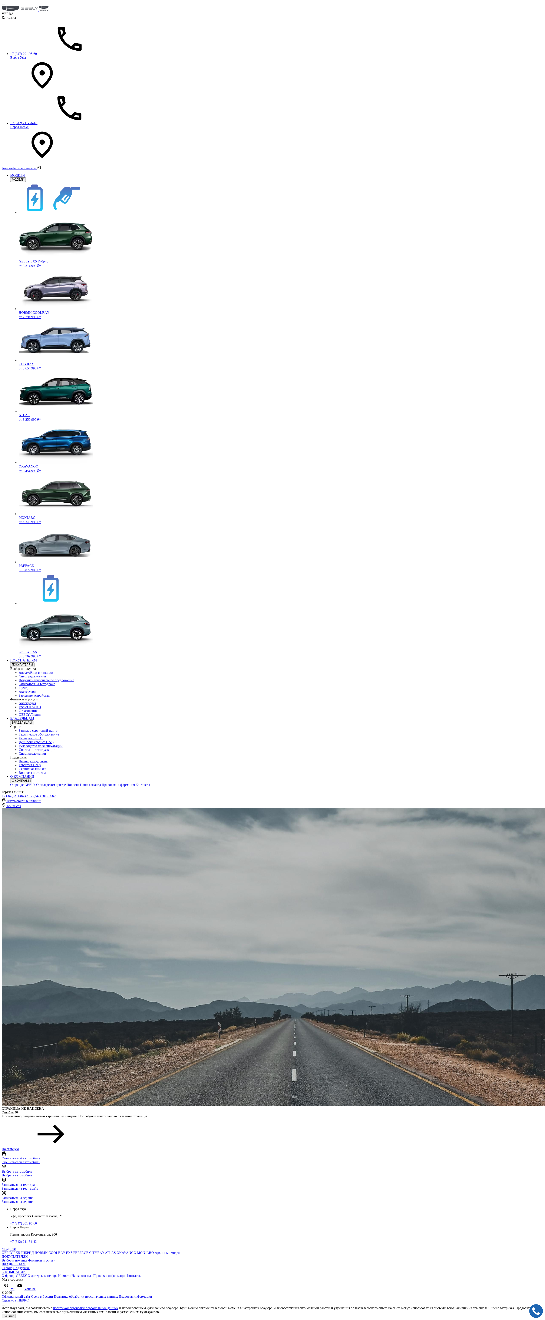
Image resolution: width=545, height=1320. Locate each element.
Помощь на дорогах (33, 761)
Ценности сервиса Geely (36, 742)
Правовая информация (118, 785)
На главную (10, 1149)
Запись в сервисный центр (38, 730)
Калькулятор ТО (31, 738)
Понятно (8, 1316)
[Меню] (3, 4)
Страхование (28, 711)
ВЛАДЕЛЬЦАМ (22, 718)
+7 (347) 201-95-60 (42, 796)
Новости (73, 785)
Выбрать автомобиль (17, 1175)
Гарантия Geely (30, 765)
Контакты (143, 785)
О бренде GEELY (22, 785)
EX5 (69, 1252)
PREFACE (80, 1252)
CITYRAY (96, 1252)
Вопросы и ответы (32, 772)
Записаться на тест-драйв (37, 684)
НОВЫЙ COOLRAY (50, 1252)
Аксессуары (27, 691)
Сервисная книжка (32, 769)
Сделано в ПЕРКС (15, 1300)
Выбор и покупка (14, 1260)
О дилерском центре (51, 785)
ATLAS (110, 1252)
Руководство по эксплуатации (41, 746)
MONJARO (145, 1252)
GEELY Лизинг (30, 714)
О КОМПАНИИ (22, 776)
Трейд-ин (25, 688)
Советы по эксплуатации (37, 749)
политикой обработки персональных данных (85, 1308)
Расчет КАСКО (30, 707)
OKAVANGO (126, 1252)
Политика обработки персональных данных (86, 1296)
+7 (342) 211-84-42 (15, 796)
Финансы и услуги (42, 1260)
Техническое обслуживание (39, 734)
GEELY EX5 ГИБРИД (18, 1252)
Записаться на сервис (17, 1201)
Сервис (7, 1268)
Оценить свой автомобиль (21, 1162)
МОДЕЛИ (17, 175)
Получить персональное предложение (46, 680)
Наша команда (90, 785)
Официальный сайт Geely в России (27, 1296)
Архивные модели (168, 1252)
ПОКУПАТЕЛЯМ (23, 660)
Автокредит (27, 703)
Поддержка (21, 1268)
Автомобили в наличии (36, 672)
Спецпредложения (32, 676)
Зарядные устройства (34, 695)
